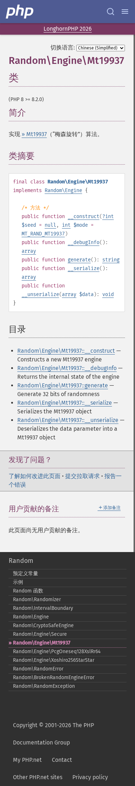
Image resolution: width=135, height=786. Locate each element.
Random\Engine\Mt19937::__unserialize (67, 420)
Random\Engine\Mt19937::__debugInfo (67, 368)
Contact (62, 759)
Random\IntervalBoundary (43, 608)
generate (79, 260)
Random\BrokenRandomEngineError (53, 677)
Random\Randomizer (37, 599)
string (111, 260)
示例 (18, 582)
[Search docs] (110, 11)
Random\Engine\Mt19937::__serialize (64, 402)
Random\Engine (63, 190)
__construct (83, 216)
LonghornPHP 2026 (68, 28)
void (108, 294)
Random (21, 561)
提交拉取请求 (82, 476)
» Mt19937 (34, 134)
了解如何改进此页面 (34, 476)
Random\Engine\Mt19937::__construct (66, 350)
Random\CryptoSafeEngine (43, 625)
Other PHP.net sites (37, 777)
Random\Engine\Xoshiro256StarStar (53, 660)
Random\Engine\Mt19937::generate (62, 385)
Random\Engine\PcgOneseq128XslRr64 (56, 651)
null (50, 225)
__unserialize (40, 294)
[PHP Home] (20, 11)
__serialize (83, 268)
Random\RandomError (38, 669)
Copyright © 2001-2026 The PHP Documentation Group (53, 734)
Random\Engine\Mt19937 (41, 643)
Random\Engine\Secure (40, 634)
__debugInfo (83, 242)
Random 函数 (28, 591)
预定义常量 (25, 573)
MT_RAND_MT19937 (43, 234)
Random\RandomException (44, 686)
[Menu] (125, 11)
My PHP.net (27, 759)
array (29, 251)
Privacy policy (90, 777)
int (109, 216)
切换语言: (62, 47)
